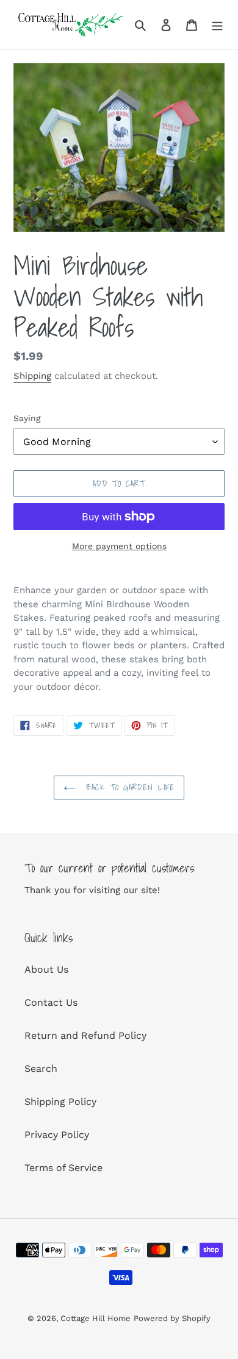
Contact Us (51, 1002)
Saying (26, 418)
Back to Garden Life (128, 787)
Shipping (32, 375)
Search (40, 1068)
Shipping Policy (60, 1101)
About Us (46, 969)
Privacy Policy (56, 1134)
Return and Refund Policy (85, 1035)
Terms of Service (63, 1168)
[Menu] (217, 24)
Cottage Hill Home (95, 1318)
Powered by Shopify (172, 1318)
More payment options (119, 546)
